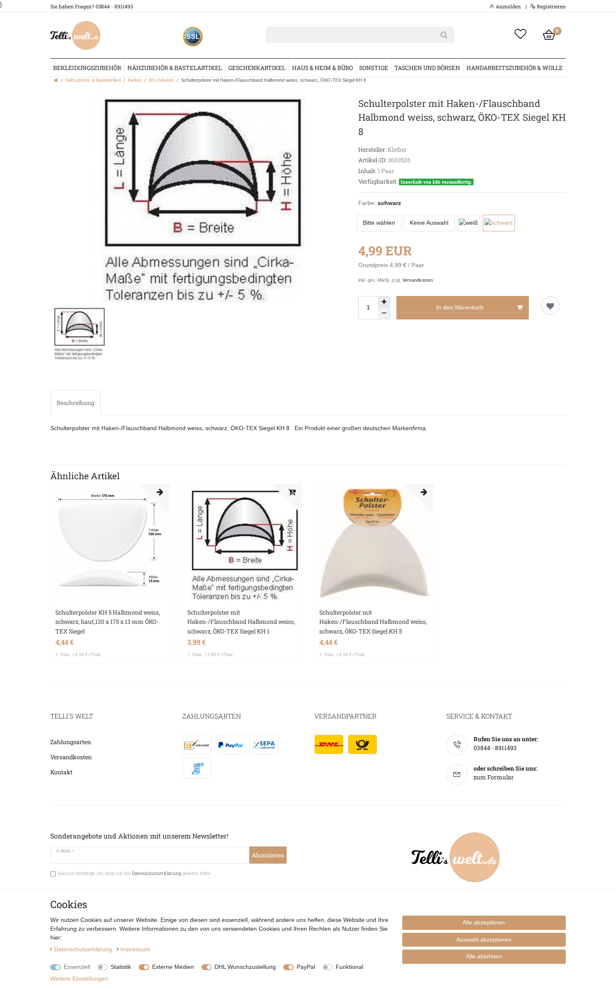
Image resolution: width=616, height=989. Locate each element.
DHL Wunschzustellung (245, 966)
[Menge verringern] (384, 313)
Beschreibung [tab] (75, 403)
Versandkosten (417, 280)
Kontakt (61, 772)
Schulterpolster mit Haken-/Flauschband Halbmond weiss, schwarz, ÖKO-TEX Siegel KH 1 (241, 621)
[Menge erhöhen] (384, 302)
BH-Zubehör (161, 80)
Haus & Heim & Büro (322, 68)
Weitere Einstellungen (79, 978)
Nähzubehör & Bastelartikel (174, 68)
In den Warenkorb (460, 307)
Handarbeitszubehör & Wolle (514, 68)
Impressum (135, 949)
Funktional (349, 966)
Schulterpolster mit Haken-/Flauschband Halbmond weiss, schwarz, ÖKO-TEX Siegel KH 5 (373, 621)
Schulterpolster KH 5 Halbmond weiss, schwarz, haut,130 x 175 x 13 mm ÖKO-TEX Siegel (107, 621)
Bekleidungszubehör (87, 68)
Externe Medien (173, 966)
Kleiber (135, 80)
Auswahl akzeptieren (483, 939)
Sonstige (373, 68)
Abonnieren (268, 855)
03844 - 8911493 (495, 748)
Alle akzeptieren (484, 922)
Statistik (121, 966)
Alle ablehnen (484, 956)
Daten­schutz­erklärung (84, 949)
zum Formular (494, 777)
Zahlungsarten (70, 742)
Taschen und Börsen (427, 68)
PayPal (306, 966)
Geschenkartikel (256, 68)
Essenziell (77, 966)
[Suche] (444, 35)
